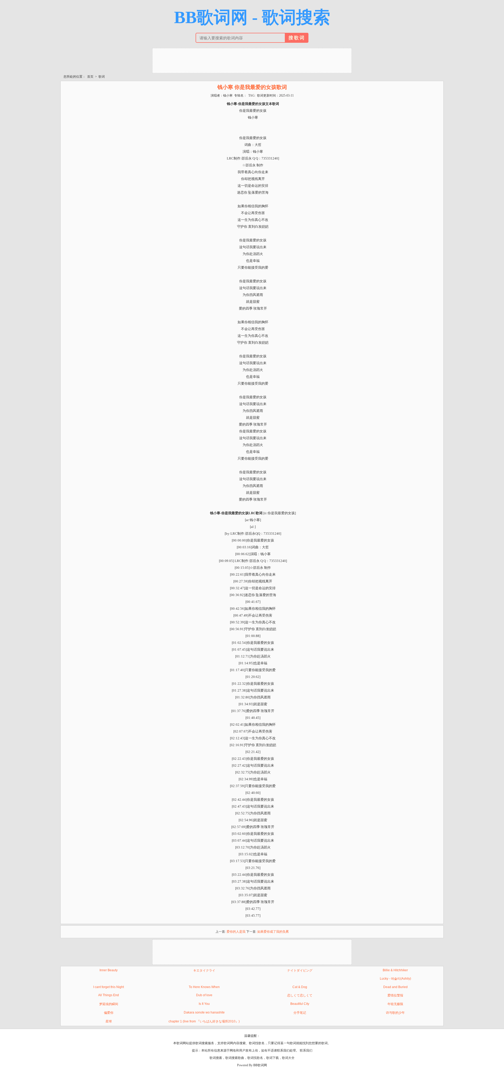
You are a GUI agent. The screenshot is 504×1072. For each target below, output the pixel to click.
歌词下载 (272, 1058)
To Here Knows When (204, 987)
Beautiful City (299, 1004)
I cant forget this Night (108, 987)
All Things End (108, 995)
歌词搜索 (215, 1058)
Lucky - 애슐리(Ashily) (395, 978)
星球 (109, 1021)
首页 (90, 76)
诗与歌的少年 (395, 1013)
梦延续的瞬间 (108, 1004)
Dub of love (204, 995)
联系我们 (306, 1050)
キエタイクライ (204, 970)
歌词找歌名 (255, 1058)
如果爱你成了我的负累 (273, 931)
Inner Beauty (108, 970)
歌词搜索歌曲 (234, 1058)
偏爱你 (108, 1013)
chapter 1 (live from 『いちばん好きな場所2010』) (204, 1021)
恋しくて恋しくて (299, 995)
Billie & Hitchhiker (395, 970)
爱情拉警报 (395, 995)
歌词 (101, 76)
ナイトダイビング (299, 970)
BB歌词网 (260, 1065)
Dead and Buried (395, 987)
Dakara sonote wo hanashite (204, 1012)
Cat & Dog (299, 987)
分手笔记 (299, 1013)
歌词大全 (288, 1058)
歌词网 (228, 1043)
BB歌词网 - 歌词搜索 (252, 17)
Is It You (204, 1004)
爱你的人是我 (236, 931)
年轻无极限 (395, 1004)
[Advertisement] (252, 60)
